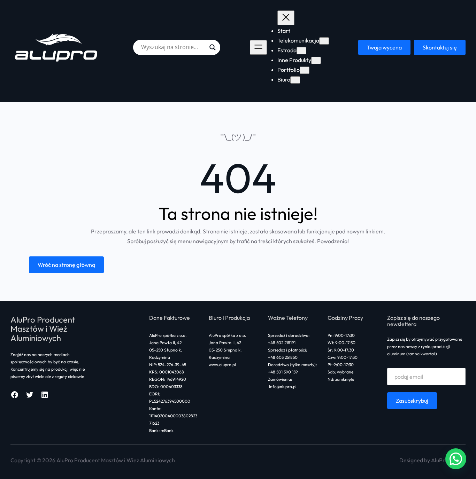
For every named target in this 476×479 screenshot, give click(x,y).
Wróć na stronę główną (66, 264)
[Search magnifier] (212, 47)
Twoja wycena (384, 47)
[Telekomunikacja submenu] (324, 41)
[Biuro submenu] (295, 80)
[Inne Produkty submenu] (316, 60)
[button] (455, 458)
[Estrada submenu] (301, 50)
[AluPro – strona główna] (57, 47)
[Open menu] (258, 47)
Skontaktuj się (440, 47)
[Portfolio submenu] (304, 70)
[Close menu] (285, 17)
